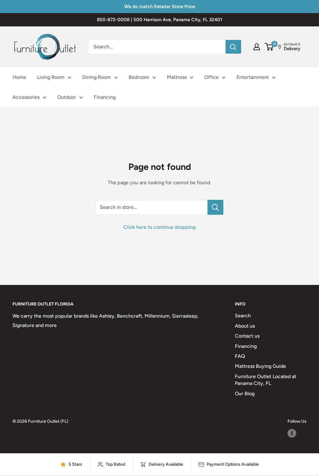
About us (245, 326)
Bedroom (139, 77)
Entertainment (252, 77)
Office (211, 77)
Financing (105, 97)
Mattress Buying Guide (260, 366)
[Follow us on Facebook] (292, 433)
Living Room (50, 77)
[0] (269, 46)
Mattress (177, 77)
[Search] (233, 47)
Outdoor (66, 97)
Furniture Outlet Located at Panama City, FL (265, 379)
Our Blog (245, 394)
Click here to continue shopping (159, 227)
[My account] (257, 46)
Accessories (26, 97)
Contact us (247, 336)
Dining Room (96, 77)
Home (19, 77)
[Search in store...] (215, 207)
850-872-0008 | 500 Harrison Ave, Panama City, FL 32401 (159, 19)
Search (243, 316)
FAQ (240, 356)
